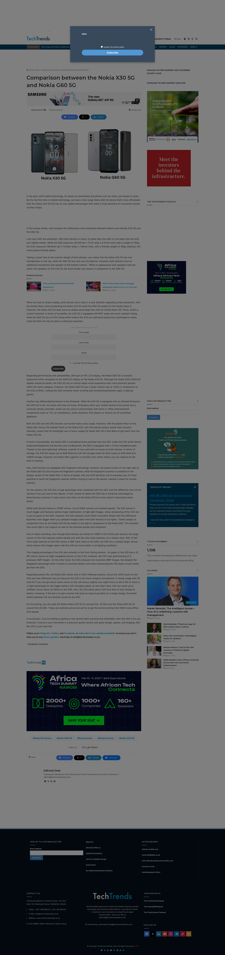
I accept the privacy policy (113, 47)
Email (84, 34)
